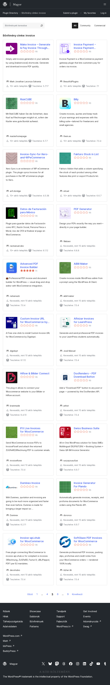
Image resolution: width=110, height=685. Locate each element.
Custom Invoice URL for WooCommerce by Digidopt (33, 320)
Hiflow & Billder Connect (34, 373)
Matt (7, 640)
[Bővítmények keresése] (42, 25)
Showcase (35, 611)
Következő (77, 594)
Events (87, 616)
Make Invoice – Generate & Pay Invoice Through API (35, 46)
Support (60, 616)
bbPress (8, 646)
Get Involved (90, 611)
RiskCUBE (26, 99)
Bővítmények (37, 621)
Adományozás (92, 621)
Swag (87, 626)
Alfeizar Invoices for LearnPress (84, 320)
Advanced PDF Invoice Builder (29, 265)
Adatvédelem (10, 626)
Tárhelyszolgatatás (13, 621)
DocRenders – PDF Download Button (85, 375)
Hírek (5, 616)
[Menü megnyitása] (105, 4)
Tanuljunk (61, 611)
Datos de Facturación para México (33, 211)
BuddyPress (10, 651)
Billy (76, 99)
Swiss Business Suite (86, 428)
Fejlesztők (61, 621)
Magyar (14, 663)
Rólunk (6, 611)
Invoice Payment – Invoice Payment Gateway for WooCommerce (85, 46)
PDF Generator (83, 209)
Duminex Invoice (30, 482)
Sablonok (35, 616)
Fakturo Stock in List (86, 154)
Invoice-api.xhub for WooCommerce (32, 539)
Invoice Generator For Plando (85, 484)
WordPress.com (12, 635)
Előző (30, 594)
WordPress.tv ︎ (64, 626)
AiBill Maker (81, 263)
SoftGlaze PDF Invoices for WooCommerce (88, 539)
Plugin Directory (10, 13)
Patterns (34, 626)
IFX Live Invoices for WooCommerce (32, 430)
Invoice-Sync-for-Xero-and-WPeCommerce (34, 156)
